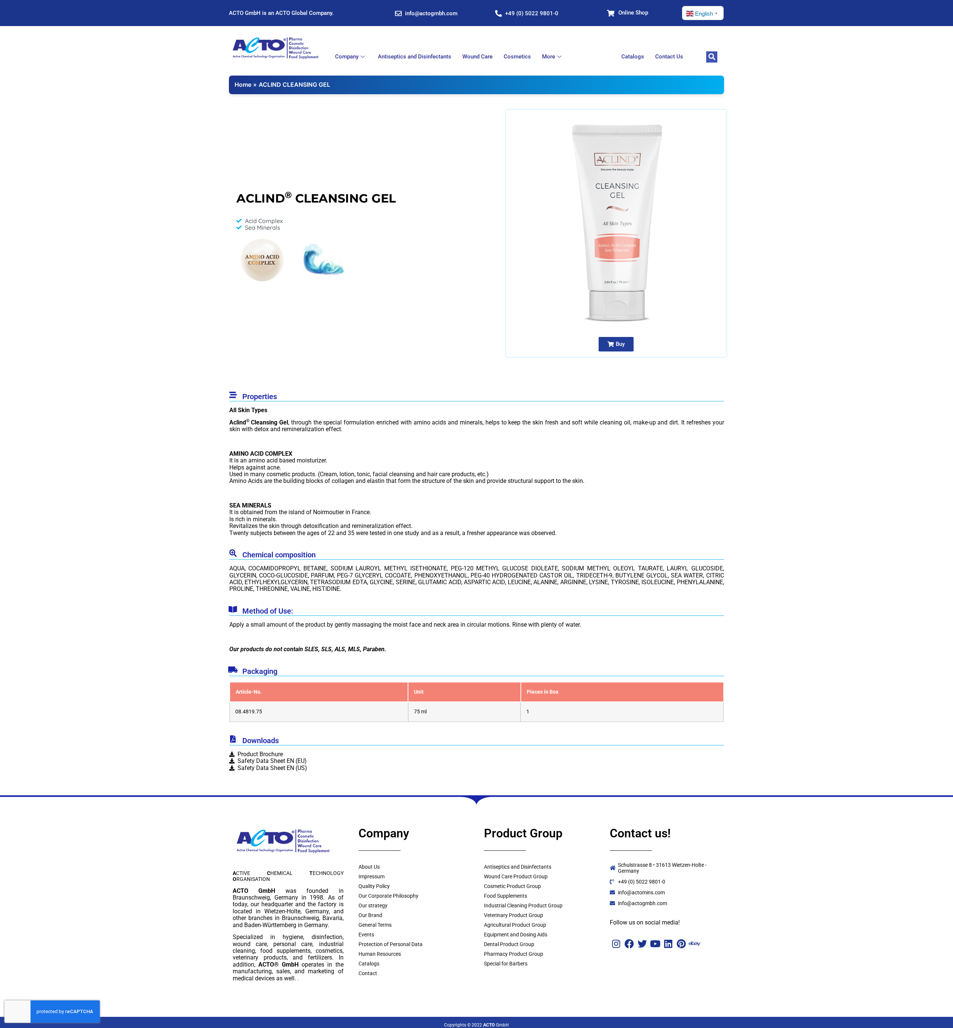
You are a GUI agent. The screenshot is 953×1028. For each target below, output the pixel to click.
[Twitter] (642, 943)
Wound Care (477, 56)
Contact (367, 973)
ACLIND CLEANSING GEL (294, 84)
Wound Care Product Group (516, 876)
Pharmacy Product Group (513, 954)
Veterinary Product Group (513, 915)
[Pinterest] (681, 943)
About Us (369, 867)
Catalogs (632, 56)
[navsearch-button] (711, 57)
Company (346, 56)
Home (243, 84)
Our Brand (370, 915)
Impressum (371, 876)
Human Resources (379, 954)
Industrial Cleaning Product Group (523, 905)
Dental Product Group (509, 944)
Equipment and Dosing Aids (515, 935)
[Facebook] (629, 943)
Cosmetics (517, 56)
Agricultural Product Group (515, 925)
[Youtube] (655, 943)
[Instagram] (616, 943)
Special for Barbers (506, 964)
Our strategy (373, 905)
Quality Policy (374, 886)
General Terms (375, 925)
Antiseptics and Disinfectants (414, 56)
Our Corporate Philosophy (388, 896)
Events (366, 935)
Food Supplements (505, 896)
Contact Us (669, 56)
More (548, 56)
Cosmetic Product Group (512, 886)
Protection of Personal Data (390, 944)
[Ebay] (694, 943)
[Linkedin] (668, 943)
